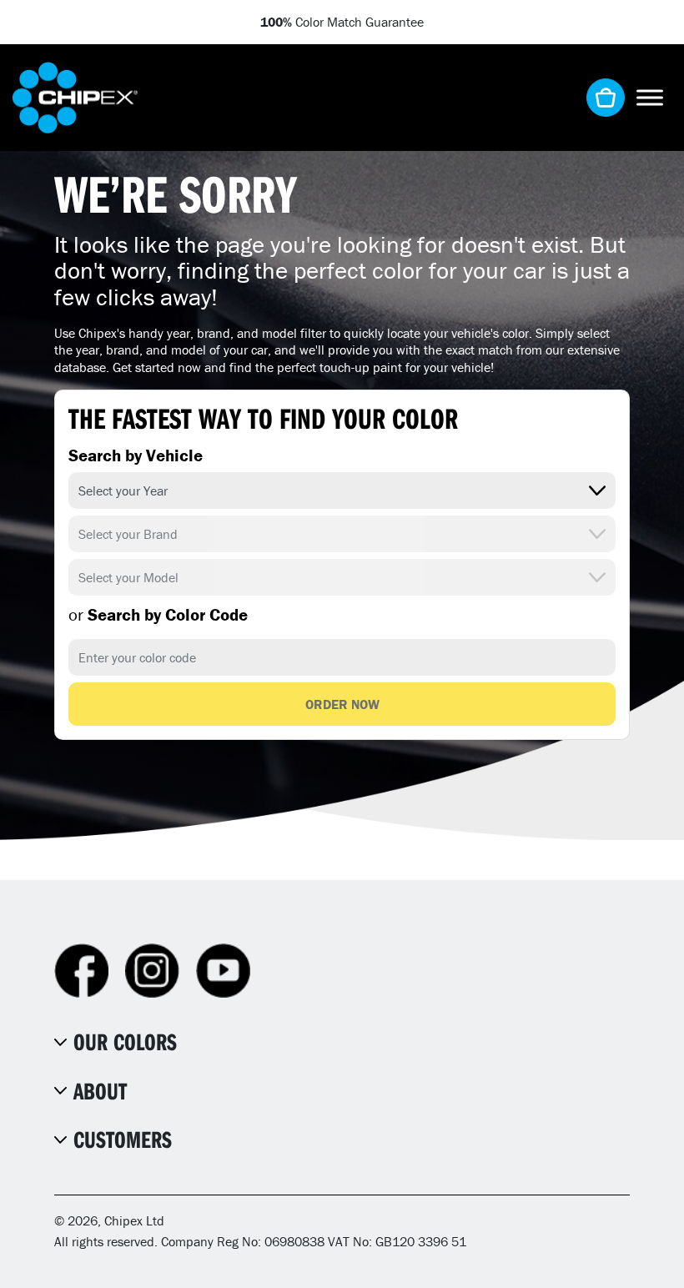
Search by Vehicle (135, 455)
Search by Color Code (158, 615)
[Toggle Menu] (649, 97)
